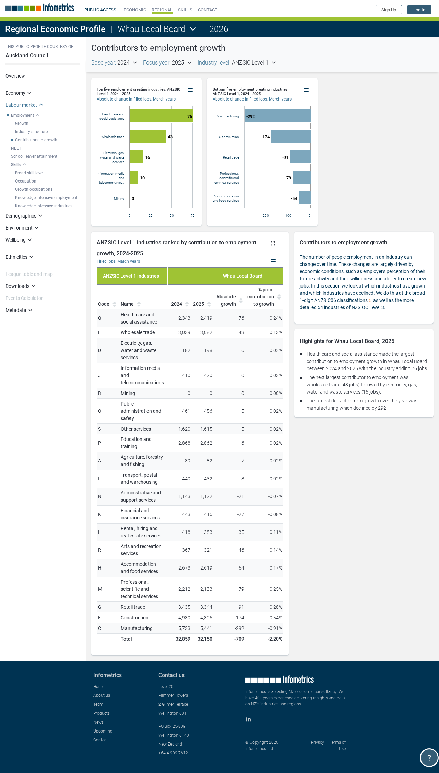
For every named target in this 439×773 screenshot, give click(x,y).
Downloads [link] (17, 286)
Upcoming (102, 731)
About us (101, 695)
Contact (100, 740)
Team (98, 704)
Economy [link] (15, 93)
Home (98, 686)
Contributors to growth (36, 140)
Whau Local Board (152, 29)
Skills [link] (16, 164)
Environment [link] (19, 228)
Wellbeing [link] (15, 240)
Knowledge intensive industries (43, 205)
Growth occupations (33, 189)
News (98, 722)
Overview (15, 76)
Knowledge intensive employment (46, 197)
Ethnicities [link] (16, 257)
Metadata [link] (15, 310)
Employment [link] (22, 115)
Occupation (25, 181)
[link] (419, 10)
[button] (135, 9)
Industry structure (31, 131)
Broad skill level (29, 173)
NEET (16, 148)
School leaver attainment (34, 156)
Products (101, 713)
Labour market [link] (21, 105)
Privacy (317, 742)
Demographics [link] (20, 216)
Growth (21, 123)
